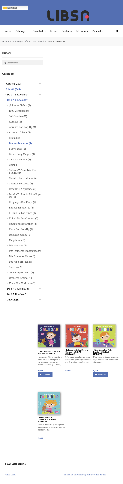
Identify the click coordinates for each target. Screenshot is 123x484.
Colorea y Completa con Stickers (22, 171)
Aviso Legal (10, 474)
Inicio (7, 31)
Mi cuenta (82, 31)
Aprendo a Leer (20, 132)
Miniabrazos (18, 245)
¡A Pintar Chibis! (20, 105)
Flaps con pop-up (21, 229)
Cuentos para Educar (22, 178)
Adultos (13, 83)
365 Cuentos (18, 116)
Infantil (27, 41)
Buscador (97, 31)
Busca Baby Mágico (22, 154)
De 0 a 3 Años (17, 94)
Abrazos (15, 121)
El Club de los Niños (22, 212)
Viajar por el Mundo (22, 283)
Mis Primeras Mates (22, 256)
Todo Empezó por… (21, 272)
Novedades (39, 31)
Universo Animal (20, 277)
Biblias (14, 137)
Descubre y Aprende (22, 188)
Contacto (67, 31)
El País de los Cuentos (23, 218)
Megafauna (17, 240)
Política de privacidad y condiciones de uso (84, 474)
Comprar (46, 374)
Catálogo (20, 31)
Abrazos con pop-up (22, 127)
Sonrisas (15, 267)
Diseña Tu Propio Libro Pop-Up (25, 195)
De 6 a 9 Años (18, 288)
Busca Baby (17, 148)
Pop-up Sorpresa (20, 261)
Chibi (13, 164)
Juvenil (13, 299)
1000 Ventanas (19, 110)
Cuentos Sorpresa (21, 183)
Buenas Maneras (20, 143)
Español (12, 7)
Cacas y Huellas (20, 159)
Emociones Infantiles (23, 223)
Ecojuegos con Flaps (22, 202)
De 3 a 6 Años (39, 41)
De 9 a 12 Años (17, 294)
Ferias (53, 31)
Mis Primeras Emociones (25, 250)
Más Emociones (19, 234)
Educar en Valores (21, 207)
